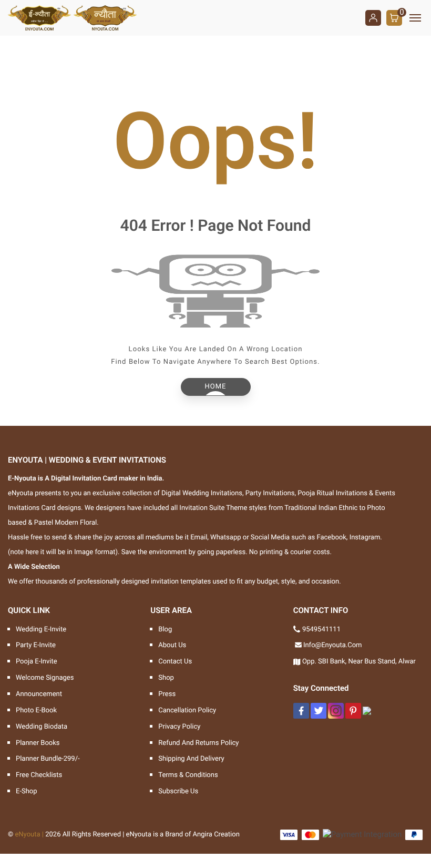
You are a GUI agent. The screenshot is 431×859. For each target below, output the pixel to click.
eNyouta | (29, 834)
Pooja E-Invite (36, 662)
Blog (165, 629)
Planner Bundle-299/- (48, 759)
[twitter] (318, 711)
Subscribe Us (178, 791)
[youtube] (367, 711)
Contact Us (175, 662)
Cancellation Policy (187, 710)
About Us (172, 645)
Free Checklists (39, 775)
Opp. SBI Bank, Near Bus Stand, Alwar (359, 662)
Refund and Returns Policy (198, 743)
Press (167, 694)
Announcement (39, 694)
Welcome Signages (45, 678)
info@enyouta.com (332, 645)
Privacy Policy (179, 727)
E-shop (26, 791)
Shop (166, 678)
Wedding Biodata (41, 727)
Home (216, 387)
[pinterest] (353, 711)
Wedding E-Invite (41, 629)
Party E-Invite (36, 645)
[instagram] (336, 711)
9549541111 (321, 629)
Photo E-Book (36, 710)
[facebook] (301, 711)
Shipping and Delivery (191, 759)
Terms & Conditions (188, 775)
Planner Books (38, 743)
